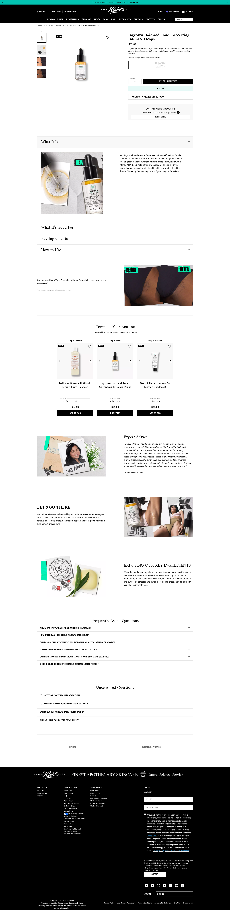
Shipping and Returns (71, 803)
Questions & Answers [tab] (151, 747)
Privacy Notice (172, 868)
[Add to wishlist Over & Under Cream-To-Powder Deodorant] (169, 346)
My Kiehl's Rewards (97, 801)
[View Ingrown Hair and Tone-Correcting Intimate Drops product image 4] (41, 73)
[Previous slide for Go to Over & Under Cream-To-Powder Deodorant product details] (139, 361)
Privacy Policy (69, 821)
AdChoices (82, 906)
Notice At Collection (71, 816)
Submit (154, 874)
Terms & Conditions (145, 903)
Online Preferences (70, 809)
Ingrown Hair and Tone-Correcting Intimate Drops (115, 385)
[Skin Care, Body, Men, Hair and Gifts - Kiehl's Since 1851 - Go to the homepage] (115, 10)
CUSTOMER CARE (70, 788)
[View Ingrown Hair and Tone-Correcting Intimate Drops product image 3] (41, 61)
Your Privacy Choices (75, 814)
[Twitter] (159, 886)
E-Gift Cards (68, 798)
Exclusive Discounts (97, 803)
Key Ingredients (54, 239)
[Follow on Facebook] (153, 886)
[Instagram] (165, 886)
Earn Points (160, 117)
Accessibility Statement (72, 834)
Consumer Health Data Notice (74, 819)
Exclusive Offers (69, 806)
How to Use (51, 250)
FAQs (65, 796)
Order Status (68, 793)
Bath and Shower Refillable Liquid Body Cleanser (75, 385)
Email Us (40, 791)
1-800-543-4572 (43, 793)
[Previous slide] (2, 2)
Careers (93, 796)
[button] (115, 696)
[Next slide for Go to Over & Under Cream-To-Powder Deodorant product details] (170, 361)
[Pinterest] (177, 886)
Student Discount (96, 806)
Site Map (177, 903)
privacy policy (64, 908)
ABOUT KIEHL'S (96, 788)
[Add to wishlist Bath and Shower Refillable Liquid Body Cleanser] (89, 346)
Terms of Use (68, 824)
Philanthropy (95, 793)
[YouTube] (171, 886)
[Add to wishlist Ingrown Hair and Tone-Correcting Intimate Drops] (107, 37)
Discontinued (68, 811)
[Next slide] (227, 2)
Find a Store (68, 791)
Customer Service (70, 12)
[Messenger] (147, 886)
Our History (94, 791)
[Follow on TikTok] (183, 886)
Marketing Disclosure (161, 865)
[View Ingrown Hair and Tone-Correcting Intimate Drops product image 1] (41, 37)
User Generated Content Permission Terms (72, 830)
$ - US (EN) (40, 12)
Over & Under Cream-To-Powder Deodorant (155, 385)
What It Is (49, 142)
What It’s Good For (57, 227)
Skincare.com (188, 903)
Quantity (132, 79)
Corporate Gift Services (98, 798)
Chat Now (40, 796)
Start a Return (69, 801)
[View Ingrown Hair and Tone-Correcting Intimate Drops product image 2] (41, 49)
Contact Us (42, 788)
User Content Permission (126, 903)
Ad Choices (68, 826)
